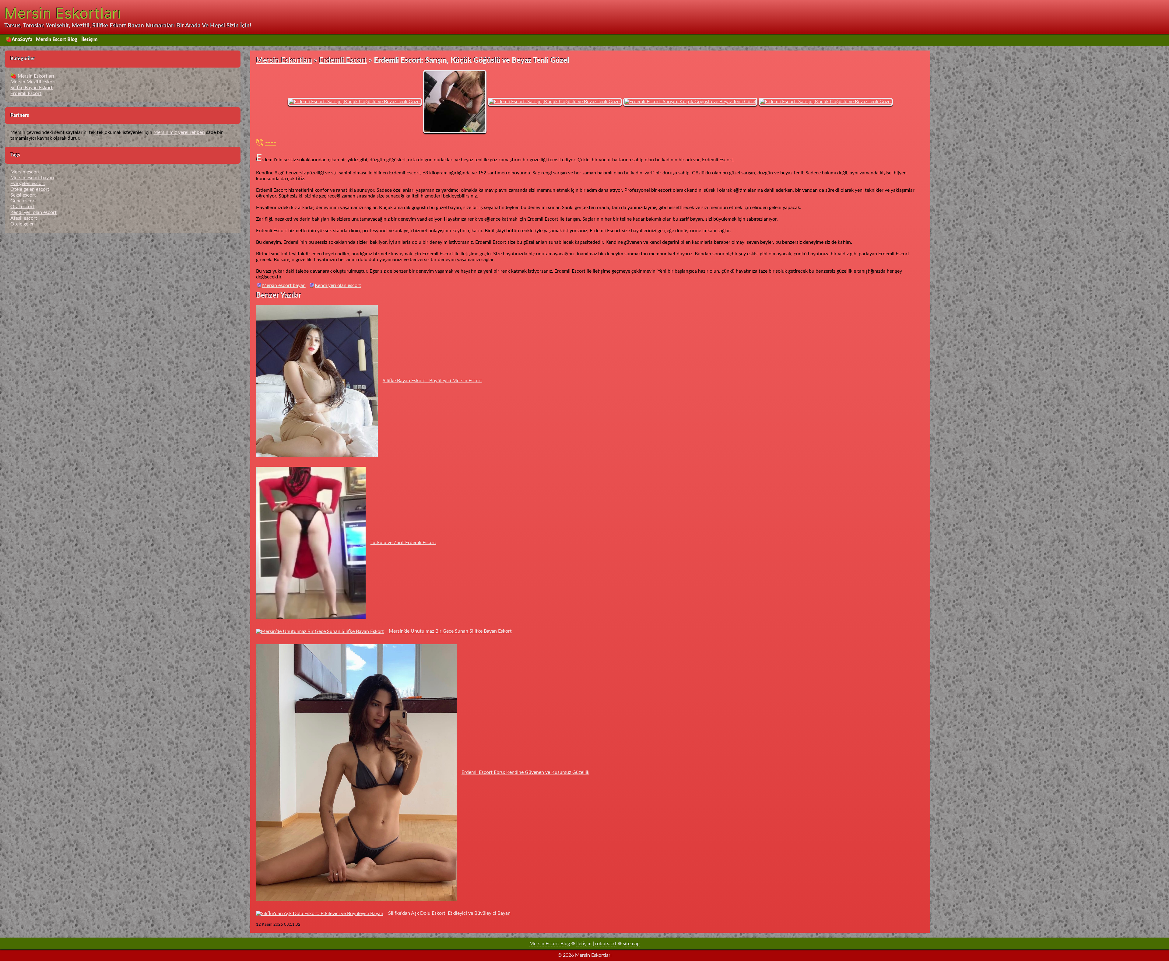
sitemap (631, 943)
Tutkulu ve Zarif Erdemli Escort (403, 542)
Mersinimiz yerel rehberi (179, 132)
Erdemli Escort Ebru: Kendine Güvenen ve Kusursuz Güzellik (525, 772)
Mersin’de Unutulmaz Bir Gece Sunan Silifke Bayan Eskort (450, 631)
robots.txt (605, 943)
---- (270, 142)
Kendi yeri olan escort (338, 285)
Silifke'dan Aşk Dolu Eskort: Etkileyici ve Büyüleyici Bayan (449, 913)
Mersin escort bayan (284, 285)
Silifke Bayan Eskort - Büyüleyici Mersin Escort (432, 380)
